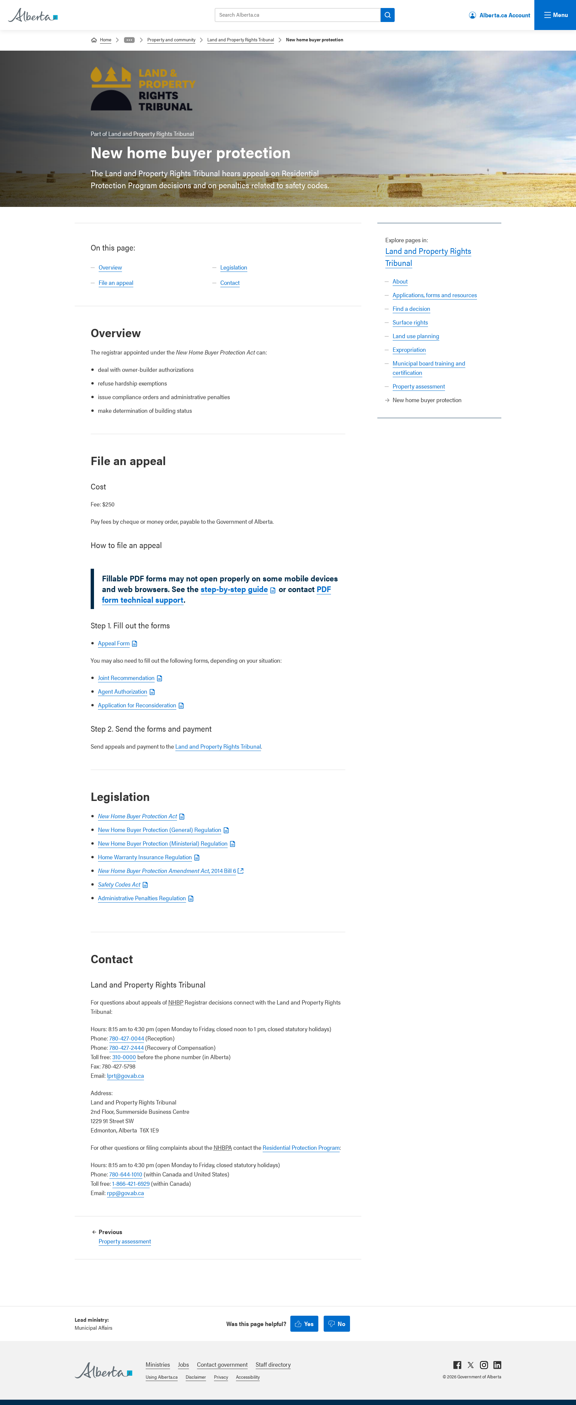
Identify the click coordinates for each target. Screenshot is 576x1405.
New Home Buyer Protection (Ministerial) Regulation (163, 843)
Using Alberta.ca (162, 1376)
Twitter (471, 1365)
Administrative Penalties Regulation (142, 898)
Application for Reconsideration (137, 705)
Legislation (233, 267)
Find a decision (411, 308)
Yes (309, 1323)
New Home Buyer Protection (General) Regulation (159, 829)
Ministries (158, 1364)
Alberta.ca (103, 1370)
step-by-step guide (234, 588)
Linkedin (497, 1365)
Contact (230, 282)
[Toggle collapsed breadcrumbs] (129, 40)
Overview (110, 267)
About (400, 281)
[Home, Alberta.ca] (32, 15)
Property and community (171, 39)
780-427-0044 (126, 1038)
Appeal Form (114, 643)
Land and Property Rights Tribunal (240, 39)
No (341, 1323)
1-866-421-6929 (131, 1183)
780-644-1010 (125, 1174)
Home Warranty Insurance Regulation (145, 857)
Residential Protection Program (301, 1147)
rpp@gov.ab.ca (125, 1192)
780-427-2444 (126, 1047)
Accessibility (248, 1376)
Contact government (222, 1364)
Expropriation (409, 349)
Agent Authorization (122, 691)
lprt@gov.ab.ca (125, 1075)
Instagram (484, 1365)
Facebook (457, 1365)
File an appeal (116, 282)
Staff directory (273, 1364)
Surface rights (410, 322)
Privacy (221, 1376)
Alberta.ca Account (505, 15)
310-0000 (124, 1057)
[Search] (388, 15)
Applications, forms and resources (435, 295)
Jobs (183, 1364)
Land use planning (416, 336)
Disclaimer (196, 1376)
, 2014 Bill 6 (167, 870)
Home (105, 39)
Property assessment (419, 386)
